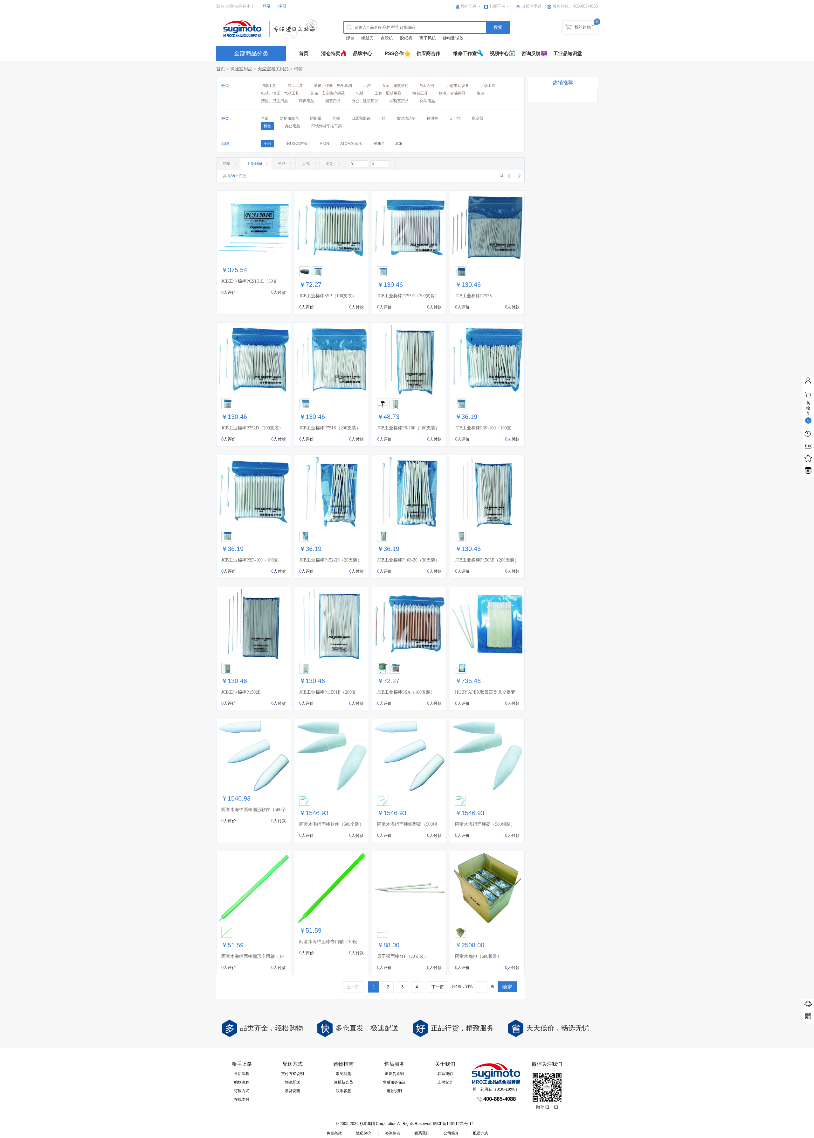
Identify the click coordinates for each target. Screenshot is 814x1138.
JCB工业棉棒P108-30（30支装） (408, 560)
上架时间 (254, 163)
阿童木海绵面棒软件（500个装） (331, 824)
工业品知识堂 (567, 53)
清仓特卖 (330, 53)
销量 (227, 163)
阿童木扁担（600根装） (478, 956)
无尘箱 (455, 118)
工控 (367, 85)
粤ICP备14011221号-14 (453, 1123)
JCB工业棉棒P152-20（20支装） (330, 560)
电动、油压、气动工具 (280, 93)
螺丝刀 (367, 38)
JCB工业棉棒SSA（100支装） (406, 692)
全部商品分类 (251, 53)
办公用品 (292, 126)
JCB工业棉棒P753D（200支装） (408, 295)
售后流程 (241, 1073)
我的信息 (468, 6)
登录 (266, 6)
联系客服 (343, 1091)
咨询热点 (392, 1133)
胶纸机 (406, 38)
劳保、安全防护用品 (327, 93)
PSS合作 (394, 53)
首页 (303, 53)
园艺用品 (333, 101)
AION (324, 143)
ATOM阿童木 (351, 143)
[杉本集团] (272, 29)
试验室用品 (241, 68)
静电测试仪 (453, 38)
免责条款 (334, 1133)
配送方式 (480, 1133)
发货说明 (292, 1091)
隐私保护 (363, 1133)
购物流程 (241, 1082)
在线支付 (241, 1099)
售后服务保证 (394, 1082)
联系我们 (445, 1073)
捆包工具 (420, 93)
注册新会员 (343, 1082)
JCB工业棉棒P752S (473, 295)
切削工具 (268, 85)
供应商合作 (428, 53)
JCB (399, 143)
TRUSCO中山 (297, 143)
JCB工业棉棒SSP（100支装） (327, 295)
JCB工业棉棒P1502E (241, 692)
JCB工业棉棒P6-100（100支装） (408, 428)
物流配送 (292, 1082)
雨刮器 (477, 118)
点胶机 (387, 38)
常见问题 (343, 1073)
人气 (306, 163)
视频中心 (499, 53)
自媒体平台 (531, 6)
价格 (282, 163)
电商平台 (497, 6)
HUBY (378, 143)
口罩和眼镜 (360, 118)
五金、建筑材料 (395, 85)
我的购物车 (584, 27)
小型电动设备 (457, 85)
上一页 (353, 987)
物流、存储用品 (452, 93)
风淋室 (432, 118)
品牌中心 (362, 53)
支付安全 (445, 1082)
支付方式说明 (292, 1073)
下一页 (437, 987)
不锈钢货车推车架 (326, 126)
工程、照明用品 (388, 93)
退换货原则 (394, 1073)
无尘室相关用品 (273, 68)
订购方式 (241, 1091)
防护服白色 (289, 118)
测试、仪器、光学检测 (333, 85)
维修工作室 (465, 53)
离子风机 (427, 38)
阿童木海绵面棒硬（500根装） (485, 824)
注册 (282, 6)
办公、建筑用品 (365, 101)
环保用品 (306, 101)
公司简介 (451, 1133)
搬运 (480, 93)
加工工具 (295, 85)
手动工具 (487, 85)
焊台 (350, 38)
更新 (330, 163)
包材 (359, 93)
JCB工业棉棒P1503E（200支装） (487, 560)
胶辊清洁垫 (406, 118)
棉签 (298, 68)
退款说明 (394, 1091)
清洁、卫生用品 (274, 101)
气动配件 (427, 85)
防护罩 (315, 118)
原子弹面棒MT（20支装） (402, 956)
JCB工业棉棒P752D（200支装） (252, 428)
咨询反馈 (531, 53)
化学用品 (427, 101)
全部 (265, 118)
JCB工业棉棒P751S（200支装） (330, 428)
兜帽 (336, 118)
